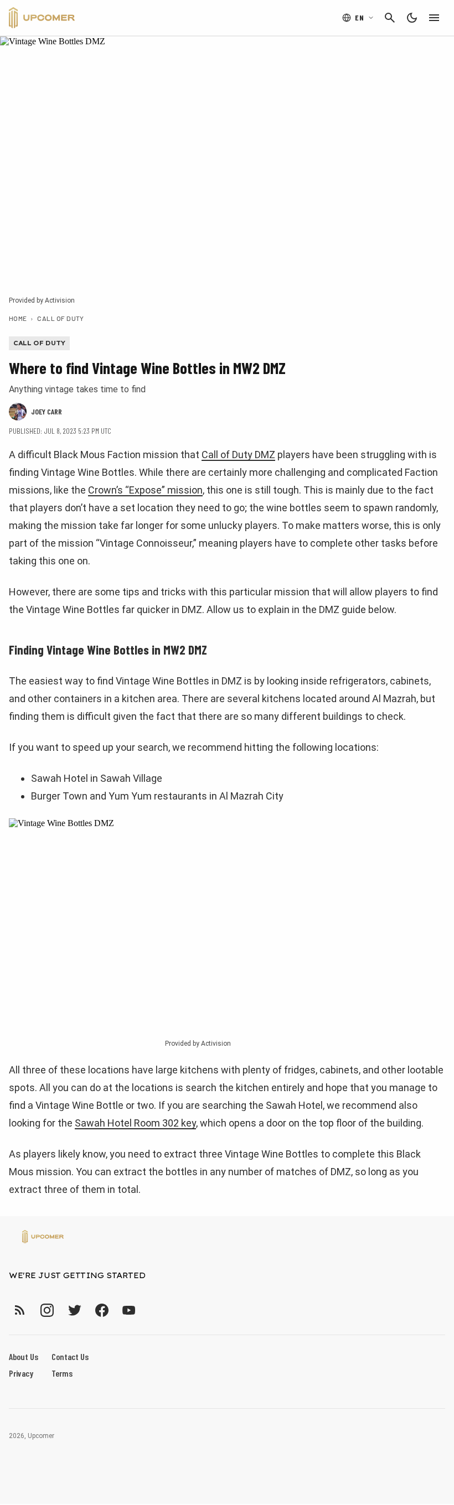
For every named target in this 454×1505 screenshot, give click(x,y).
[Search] (390, 18)
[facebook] (101, 1310)
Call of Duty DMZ (238, 454)
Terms (62, 1373)
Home (18, 318)
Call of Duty (60, 318)
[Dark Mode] (412, 18)
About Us (23, 1356)
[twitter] (74, 1310)
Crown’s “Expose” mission (145, 490)
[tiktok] (149, 1310)
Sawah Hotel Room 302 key (135, 1123)
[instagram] (46, 1310)
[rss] (20, 1310)
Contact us (70, 1356)
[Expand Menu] (434, 18)
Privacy (21, 1373)
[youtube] (129, 1310)
